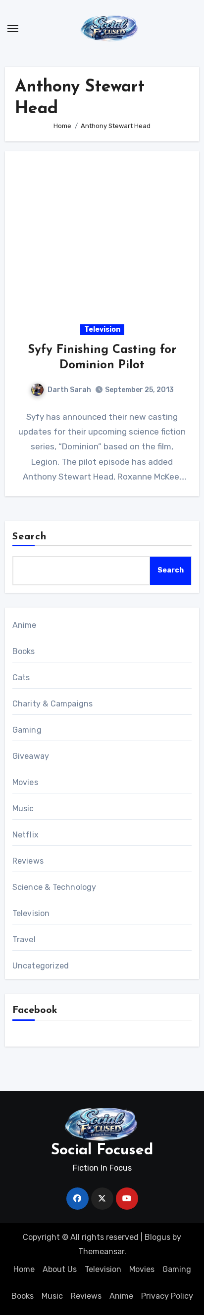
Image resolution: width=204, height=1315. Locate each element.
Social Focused (102, 1150)
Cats (21, 677)
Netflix (25, 834)
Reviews (28, 861)
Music (23, 808)
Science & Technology (54, 887)
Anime (24, 625)
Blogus (157, 1237)
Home (24, 1269)
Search (29, 537)
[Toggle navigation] (13, 29)
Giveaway (31, 756)
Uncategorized (40, 965)
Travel (24, 939)
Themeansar (101, 1251)
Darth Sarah (69, 390)
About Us (60, 1269)
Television (102, 329)
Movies (25, 782)
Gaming (27, 730)
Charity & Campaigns (52, 703)
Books (23, 651)
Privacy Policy (167, 1296)
